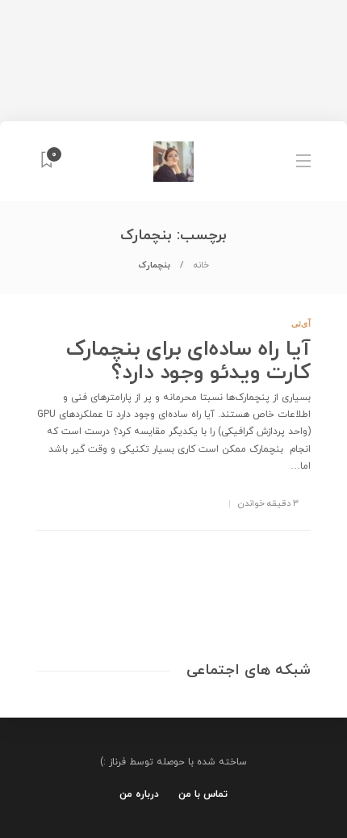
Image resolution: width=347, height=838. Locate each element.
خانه (201, 265)
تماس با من (203, 794)
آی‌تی (301, 323)
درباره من (139, 794)
